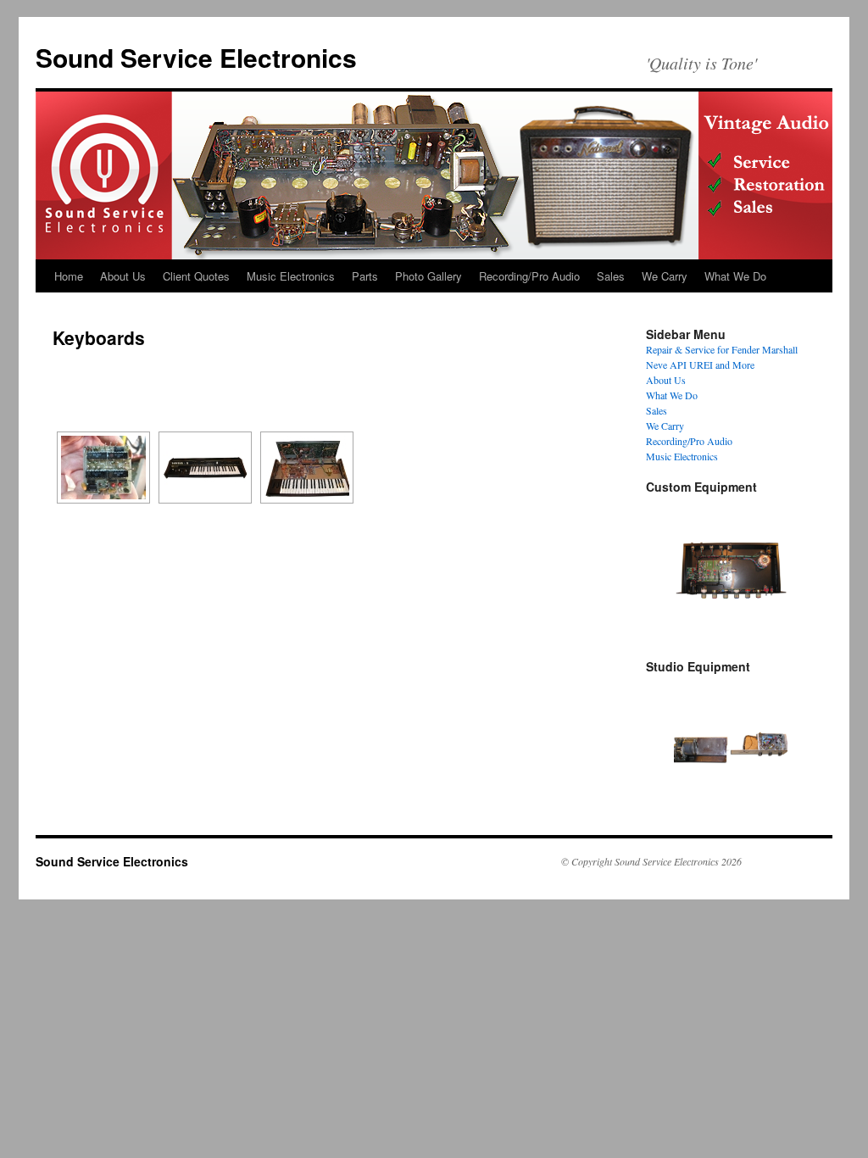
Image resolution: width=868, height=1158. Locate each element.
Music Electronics (291, 276)
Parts (365, 276)
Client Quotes (196, 276)
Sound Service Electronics (196, 57)
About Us (123, 276)
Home (68, 276)
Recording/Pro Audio (529, 276)
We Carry (664, 276)
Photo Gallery (428, 276)
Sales (611, 276)
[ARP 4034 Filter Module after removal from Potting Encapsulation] (103, 467)
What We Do (735, 276)
